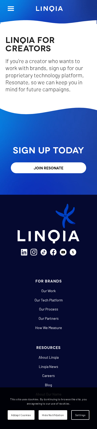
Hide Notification (53, 415)
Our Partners (49, 318)
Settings (80, 415)
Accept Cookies (21, 415)
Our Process (48, 309)
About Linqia (49, 357)
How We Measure (48, 327)
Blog (48, 385)
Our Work (48, 291)
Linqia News (48, 366)
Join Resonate (48, 168)
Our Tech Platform (49, 300)
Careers (48, 375)
